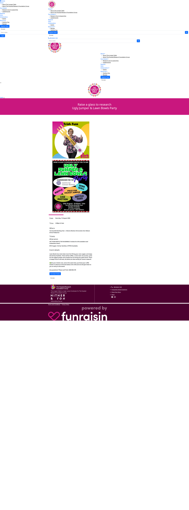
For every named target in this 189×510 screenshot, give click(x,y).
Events (52, 25)
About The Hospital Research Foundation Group (63, 12)
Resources (51, 26)
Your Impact (51, 14)
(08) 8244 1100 (53, 38)
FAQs (49, 21)
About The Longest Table (57, 10)
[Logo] (52, 4)
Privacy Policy (65, 304)
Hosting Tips (54, 30)
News (113, 294)
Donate (51, 35)
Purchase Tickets (55, 274)
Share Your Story (116, 292)
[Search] (138, 40)
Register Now (53, 32)
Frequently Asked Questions (119, 289)
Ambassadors (52, 23)
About (50, 9)
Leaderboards (54, 18)
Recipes (52, 28)
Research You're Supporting (58, 16)
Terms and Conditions (54, 304)
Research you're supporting (110, 60)
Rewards (50, 19)
